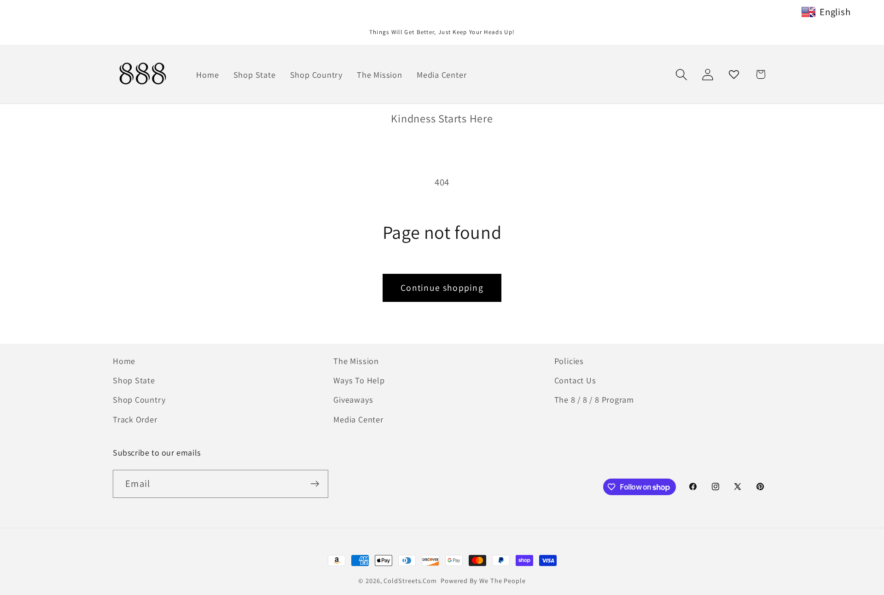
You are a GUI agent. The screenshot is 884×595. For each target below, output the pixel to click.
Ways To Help (358, 380)
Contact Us (575, 380)
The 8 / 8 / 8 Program (594, 399)
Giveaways (353, 399)
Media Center (358, 419)
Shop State (134, 380)
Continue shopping (442, 288)
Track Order (135, 419)
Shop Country (139, 399)
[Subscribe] (315, 484)
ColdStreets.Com (410, 580)
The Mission (356, 360)
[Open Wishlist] (734, 74)
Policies (569, 360)
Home (124, 360)
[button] (681, 74)
